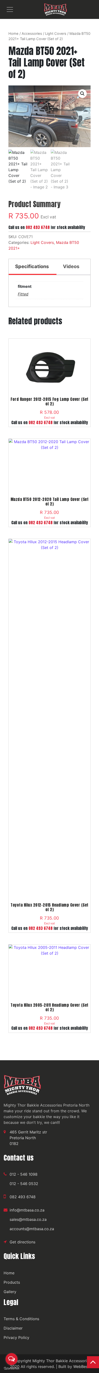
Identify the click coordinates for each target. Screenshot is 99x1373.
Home (13, 33)
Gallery (10, 1291)
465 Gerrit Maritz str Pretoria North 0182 (28, 1138)
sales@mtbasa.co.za (28, 1219)
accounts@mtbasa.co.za (32, 1228)
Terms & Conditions (21, 1318)
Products (12, 1282)
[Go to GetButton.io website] (11, 1368)
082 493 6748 (38, 227)
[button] (82, 93)
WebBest (81, 1366)
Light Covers (55, 33)
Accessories (32, 33)
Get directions (22, 1242)
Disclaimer (13, 1328)
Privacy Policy (16, 1337)
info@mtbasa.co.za (27, 1210)
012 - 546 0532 (24, 1183)
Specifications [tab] (32, 266)
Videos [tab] (71, 266)
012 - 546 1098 (23, 1174)
